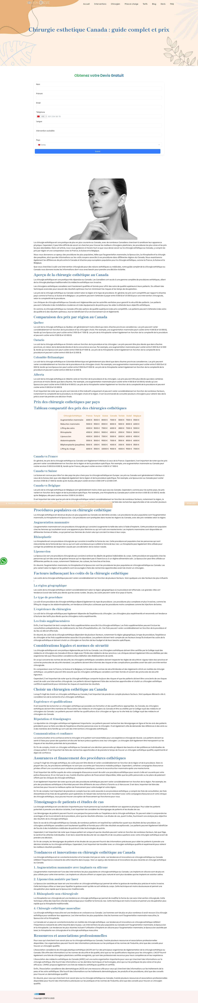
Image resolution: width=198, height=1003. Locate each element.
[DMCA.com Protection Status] (99, 994)
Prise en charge (131, 4)
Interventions (100, 4)
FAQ (172, 4)
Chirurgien (115, 4)
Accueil (86, 4)
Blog (154, 4)
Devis (163, 4)
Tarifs (145, 4)
